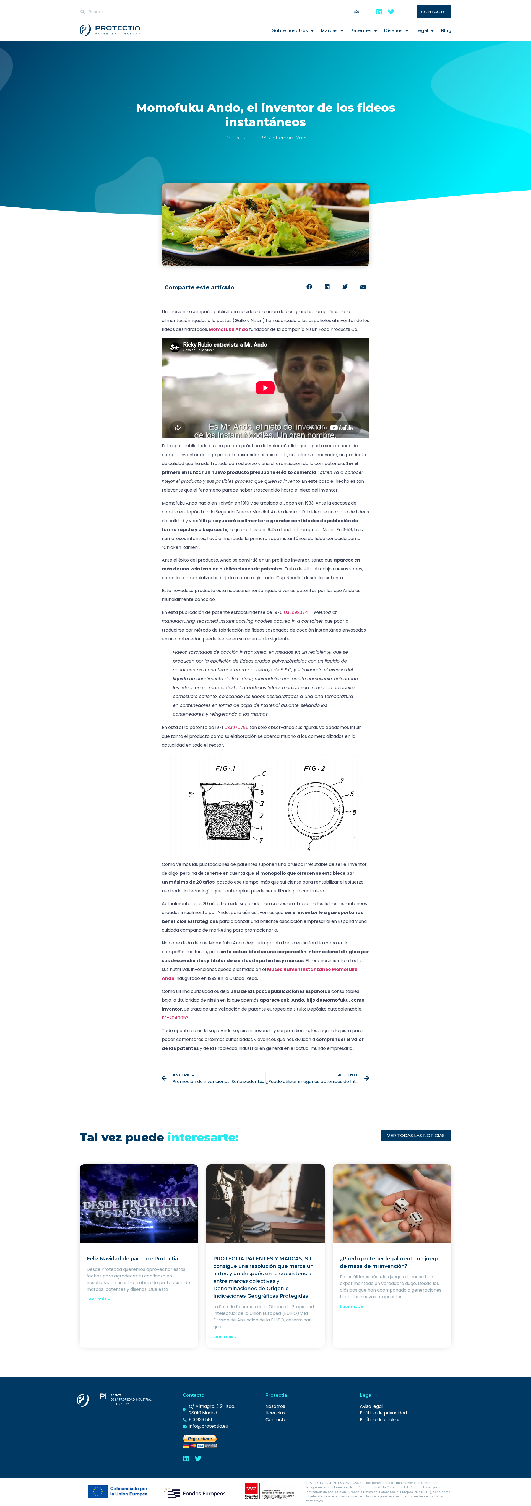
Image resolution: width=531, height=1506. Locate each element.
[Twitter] (391, 12)
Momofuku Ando (228, 329)
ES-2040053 (175, 1018)
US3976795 (236, 727)
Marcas (329, 30)
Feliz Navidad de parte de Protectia (132, 1259)
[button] (309, 287)
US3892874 (296, 612)
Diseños (393, 30)
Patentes (360, 30)
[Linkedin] (379, 12)
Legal (421, 30)
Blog (446, 30)
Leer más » (98, 1299)
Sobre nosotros (290, 30)
